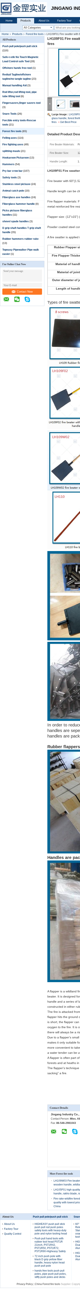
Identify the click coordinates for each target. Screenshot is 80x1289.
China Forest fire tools (47, 1284)
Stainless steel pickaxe (16, 184)
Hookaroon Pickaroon (15, 157)
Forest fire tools (35, 34)
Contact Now (25, 291)
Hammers (8, 164)
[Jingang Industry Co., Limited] (25, 8)
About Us (44, 20)
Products (25, 20)
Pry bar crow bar (12, 170)
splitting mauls (11, 151)
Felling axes (9, 137)
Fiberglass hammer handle (18, 203)
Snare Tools (9, 113)
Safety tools (9, 177)
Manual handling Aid (14, 85)
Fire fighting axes (12, 144)
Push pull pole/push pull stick (19, 46)
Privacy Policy (25, 1284)
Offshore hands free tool (17, 67)
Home (9, 20)
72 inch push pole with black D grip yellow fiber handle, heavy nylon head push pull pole (50, 1261)
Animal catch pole (13, 190)
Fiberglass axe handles (16, 197)
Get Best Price (68, 122)
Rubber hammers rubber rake (20, 238)
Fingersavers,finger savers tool (21, 102)
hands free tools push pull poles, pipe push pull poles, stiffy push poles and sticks (50, 1274)
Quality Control (12, 1233)
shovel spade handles (15, 221)
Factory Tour (64, 20)
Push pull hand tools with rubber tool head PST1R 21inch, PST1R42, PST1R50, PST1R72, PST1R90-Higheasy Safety (50, 1245)
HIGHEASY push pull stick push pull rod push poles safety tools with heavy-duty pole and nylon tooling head (51, 1229)
